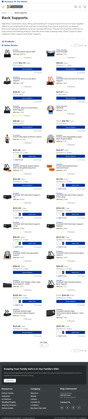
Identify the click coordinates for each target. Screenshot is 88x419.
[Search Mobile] (75, 7)
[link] (72, 45)
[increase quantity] (20, 155)
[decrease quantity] (20, 157)
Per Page (43, 342)
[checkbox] (34, 72)
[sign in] (79, 7)
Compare (39, 72)
